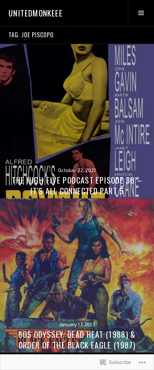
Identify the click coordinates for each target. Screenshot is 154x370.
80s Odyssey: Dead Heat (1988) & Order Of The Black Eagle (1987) (77, 339)
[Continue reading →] (77, 121)
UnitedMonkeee (36, 13)
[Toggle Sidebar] (141, 13)
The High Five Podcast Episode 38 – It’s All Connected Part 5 (77, 185)
